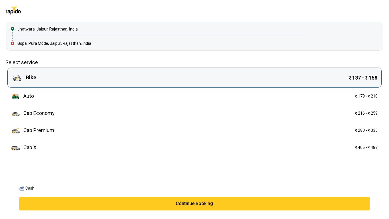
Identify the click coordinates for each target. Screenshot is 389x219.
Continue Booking (194, 203)
